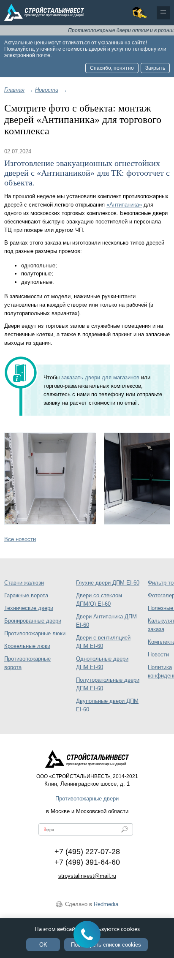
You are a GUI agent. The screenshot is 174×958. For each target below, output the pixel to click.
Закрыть (155, 68)
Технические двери (28, 608)
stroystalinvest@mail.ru (87, 876)
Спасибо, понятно (112, 68)
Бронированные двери (32, 621)
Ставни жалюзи (24, 583)
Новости (158, 654)
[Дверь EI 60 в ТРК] (50, 478)
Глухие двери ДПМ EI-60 (107, 583)
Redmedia (106, 904)
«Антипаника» (124, 204)
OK (43, 945)
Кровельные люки (27, 646)
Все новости (20, 539)
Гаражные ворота (26, 595)
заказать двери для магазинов (100, 377)
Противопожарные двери (87, 798)
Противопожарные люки (34, 633)
